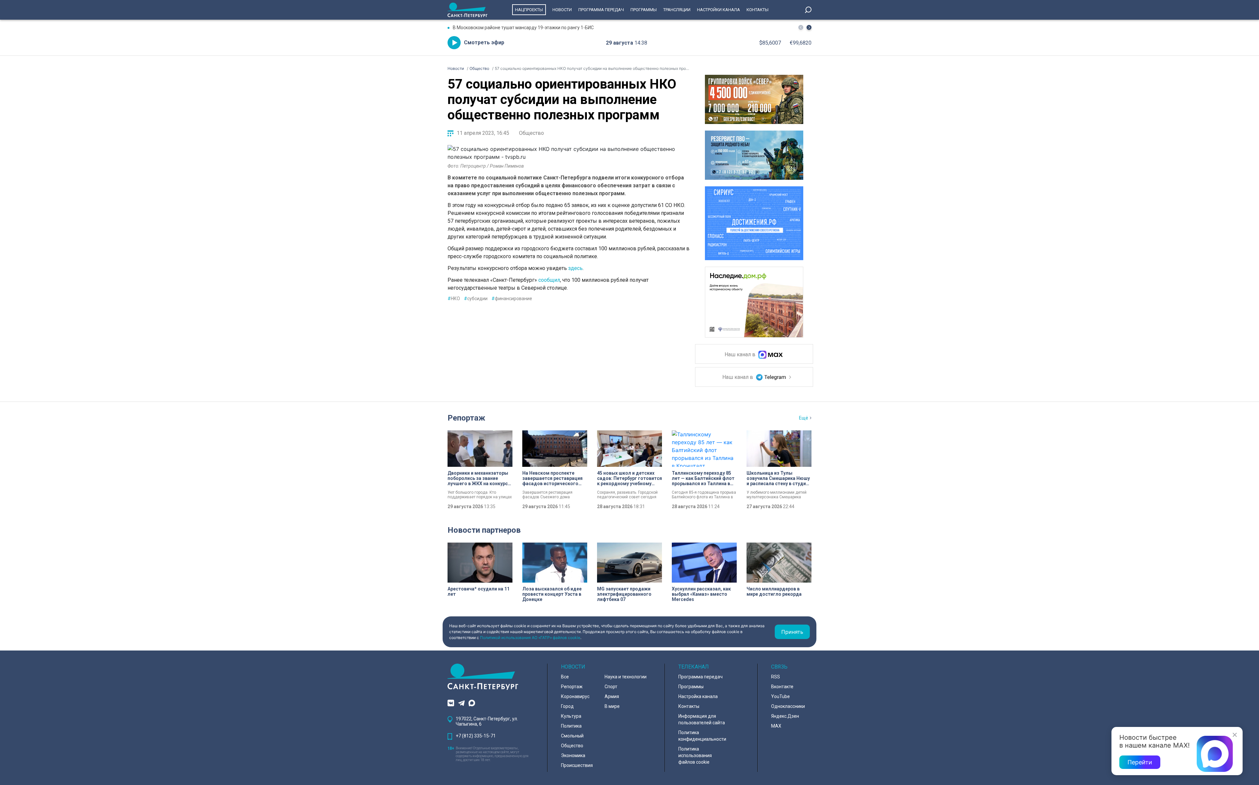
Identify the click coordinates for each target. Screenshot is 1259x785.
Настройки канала (718, 9)
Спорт (611, 686)
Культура (571, 716)
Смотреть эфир (484, 42)
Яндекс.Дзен (785, 716)
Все (565, 676)
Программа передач (601, 9)
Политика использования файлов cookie (695, 755)
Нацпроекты (529, 9)
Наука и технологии (626, 676)
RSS (775, 676)
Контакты (758, 9)
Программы (643, 9)
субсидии (476, 298)
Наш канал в (741, 355)
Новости (562, 9)
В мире (612, 706)
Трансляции (676, 9)
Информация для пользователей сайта (701, 719)
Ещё (803, 418)
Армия (612, 696)
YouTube (780, 696)
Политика (571, 726)
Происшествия (577, 765)
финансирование (511, 298)
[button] (809, 27)
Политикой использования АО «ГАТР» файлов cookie (530, 637)
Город (567, 706)
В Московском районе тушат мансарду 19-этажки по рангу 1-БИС (523, 27)
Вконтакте (782, 686)
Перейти (1140, 762)
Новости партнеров (484, 530)
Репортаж (466, 418)
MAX (776, 726)
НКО (454, 298)
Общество (531, 133)
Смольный (572, 735)
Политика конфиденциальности (702, 736)
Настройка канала (698, 696)
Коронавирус (575, 696)
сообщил (549, 280)
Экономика (573, 755)
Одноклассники (788, 706)
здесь (575, 268)
